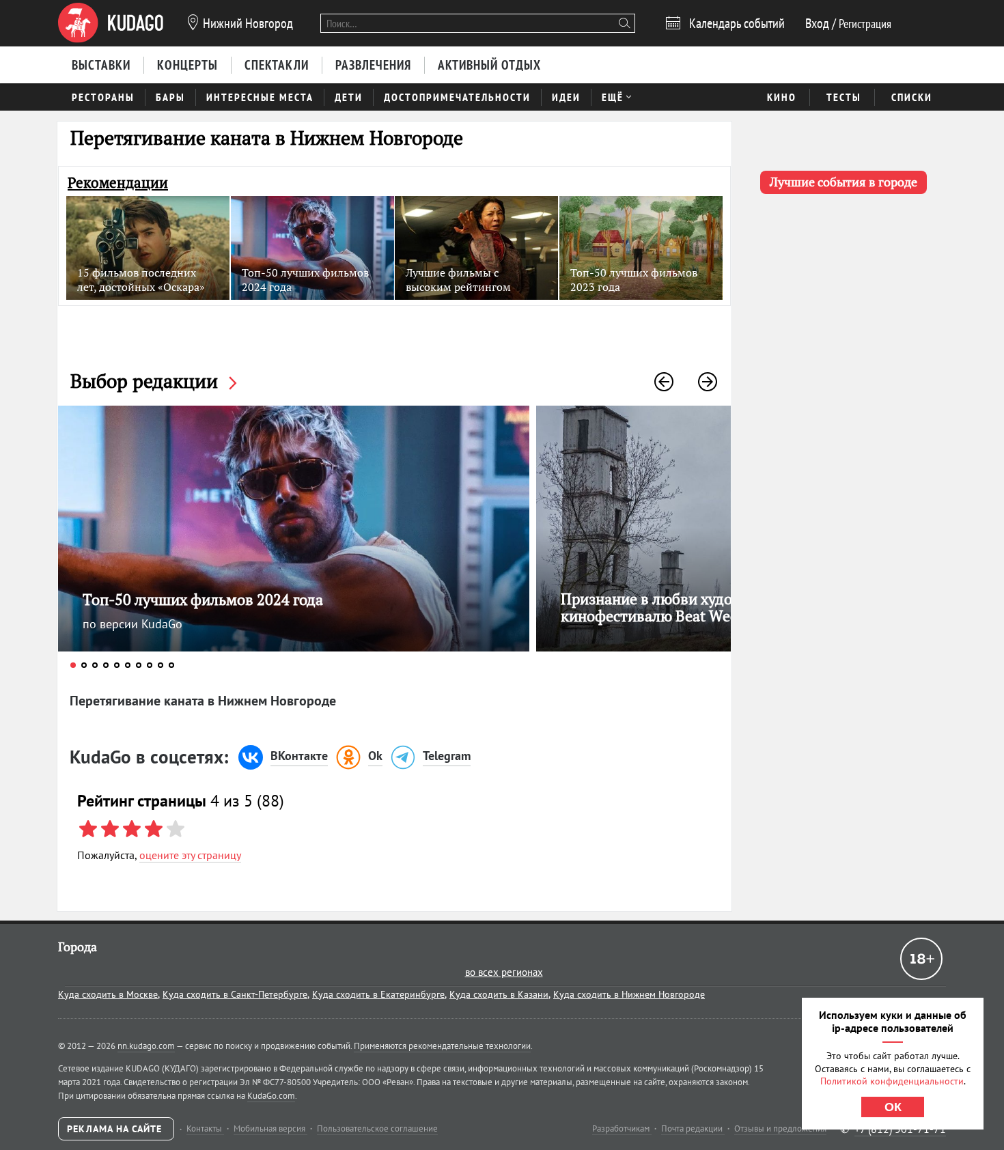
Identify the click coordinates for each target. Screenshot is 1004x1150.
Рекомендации (118, 182)
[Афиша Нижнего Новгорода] (110, 23)
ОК (893, 1107)
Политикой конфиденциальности (892, 1081)
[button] (664, 382)
